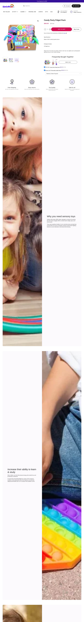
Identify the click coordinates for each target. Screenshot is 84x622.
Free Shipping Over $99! (42, 1)
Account (68, 6)
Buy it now (76, 29)
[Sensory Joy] (9, 6)
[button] (76, 5)
